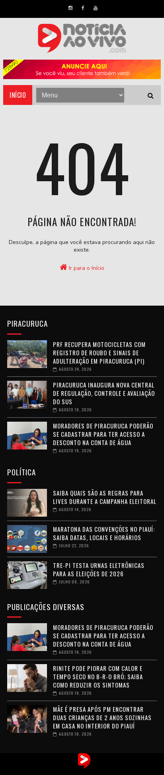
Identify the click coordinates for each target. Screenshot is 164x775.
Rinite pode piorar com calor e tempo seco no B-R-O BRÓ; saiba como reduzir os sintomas (98, 676)
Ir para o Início (85, 268)
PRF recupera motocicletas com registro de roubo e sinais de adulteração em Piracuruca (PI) (99, 352)
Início (18, 95)
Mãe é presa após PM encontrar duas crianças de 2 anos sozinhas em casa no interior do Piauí (102, 717)
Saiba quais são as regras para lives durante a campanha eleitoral (104, 497)
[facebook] (83, 8)
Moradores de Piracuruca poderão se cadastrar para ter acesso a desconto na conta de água (103, 434)
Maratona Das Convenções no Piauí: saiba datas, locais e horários (104, 533)
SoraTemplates (73, 769)
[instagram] (70, 8)
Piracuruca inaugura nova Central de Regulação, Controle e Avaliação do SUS (104, 393)
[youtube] (95, 8)
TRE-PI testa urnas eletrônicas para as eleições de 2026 (98, 569)
